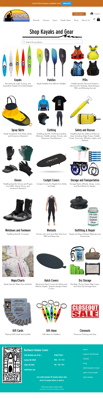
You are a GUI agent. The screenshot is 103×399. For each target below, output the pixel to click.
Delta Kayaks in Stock (91, 368)
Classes (86, 359)
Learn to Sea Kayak (90, 372)
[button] (55, 20)
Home (85, 349)
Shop (85, 363)
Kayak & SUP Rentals (90, 354)
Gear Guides (88, 377)
